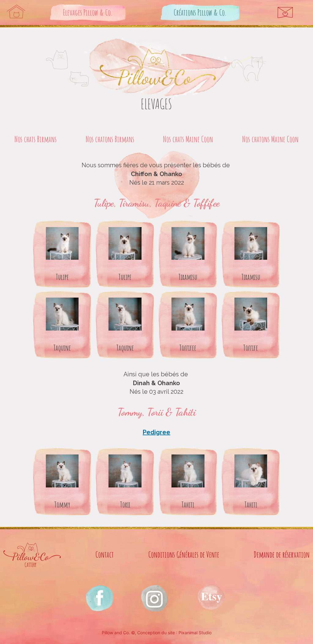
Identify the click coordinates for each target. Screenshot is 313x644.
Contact (104, 554)
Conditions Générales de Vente (183, 554)
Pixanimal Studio (195, 632)
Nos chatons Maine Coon (270, 139)
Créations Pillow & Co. (200, 12)
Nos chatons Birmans (110, 139)
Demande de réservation (282, 554)
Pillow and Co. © (118, 632)
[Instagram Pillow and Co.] (99, 598)
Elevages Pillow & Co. (88, 12)
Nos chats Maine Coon (188, 139)
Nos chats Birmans (35, 139)
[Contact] (285, 12)
